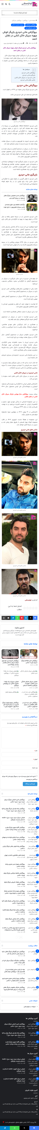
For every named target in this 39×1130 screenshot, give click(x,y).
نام (35, 751)
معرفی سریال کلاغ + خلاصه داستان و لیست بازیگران (14, 1080)
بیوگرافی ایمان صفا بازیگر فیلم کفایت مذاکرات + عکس (13, 911)
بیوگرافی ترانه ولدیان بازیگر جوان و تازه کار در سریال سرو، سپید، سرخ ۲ (13, 810)
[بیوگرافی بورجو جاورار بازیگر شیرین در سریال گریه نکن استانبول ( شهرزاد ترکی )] (10, 696)
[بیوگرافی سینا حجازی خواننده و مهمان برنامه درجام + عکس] (31, 840)
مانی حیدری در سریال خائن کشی (24, 77)
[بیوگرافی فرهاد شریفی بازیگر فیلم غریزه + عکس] (31, 885)
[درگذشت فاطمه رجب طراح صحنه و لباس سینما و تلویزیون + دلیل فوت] (31, 207)
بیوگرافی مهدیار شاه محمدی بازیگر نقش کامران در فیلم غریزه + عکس (14, 892)
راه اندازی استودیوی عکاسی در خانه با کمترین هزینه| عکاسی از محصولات (13, 929)
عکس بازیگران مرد (31, 28)
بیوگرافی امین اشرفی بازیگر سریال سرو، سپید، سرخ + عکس (14, 801)
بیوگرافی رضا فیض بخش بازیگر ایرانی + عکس (14, 847)
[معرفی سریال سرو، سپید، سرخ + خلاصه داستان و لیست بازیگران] (31, 821)
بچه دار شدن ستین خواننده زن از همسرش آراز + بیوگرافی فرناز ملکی (14, 970)
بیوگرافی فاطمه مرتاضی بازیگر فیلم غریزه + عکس (14, 874)
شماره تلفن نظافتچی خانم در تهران (14, 855)
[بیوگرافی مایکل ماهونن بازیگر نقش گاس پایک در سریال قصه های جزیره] (31, 990)
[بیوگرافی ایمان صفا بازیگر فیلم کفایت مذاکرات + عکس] (31, 913)
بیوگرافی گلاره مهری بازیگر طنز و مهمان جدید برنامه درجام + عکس (15, 828)
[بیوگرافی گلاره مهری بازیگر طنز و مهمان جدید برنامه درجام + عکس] (31, 831)
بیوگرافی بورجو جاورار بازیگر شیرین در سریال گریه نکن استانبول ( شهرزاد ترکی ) (10, 705)
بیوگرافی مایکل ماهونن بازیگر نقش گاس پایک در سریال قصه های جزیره (14, 988)
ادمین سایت (19, 627)
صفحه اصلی (32, 21)
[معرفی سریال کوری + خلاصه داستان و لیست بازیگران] (32, 1072)
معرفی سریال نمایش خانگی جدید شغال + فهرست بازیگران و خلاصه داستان (29, 684)
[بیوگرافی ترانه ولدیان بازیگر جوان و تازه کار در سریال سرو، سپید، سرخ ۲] (31, 811)
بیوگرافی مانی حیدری (28, 73)
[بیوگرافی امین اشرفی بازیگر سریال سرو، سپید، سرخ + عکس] (31, 802)
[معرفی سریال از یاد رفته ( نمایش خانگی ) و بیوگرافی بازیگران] (10, 675)
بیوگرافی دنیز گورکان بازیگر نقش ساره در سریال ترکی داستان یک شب (13, 953)
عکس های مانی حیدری (27, 80)
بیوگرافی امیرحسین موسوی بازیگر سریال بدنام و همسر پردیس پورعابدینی (10, 663)
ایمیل (35, 759)
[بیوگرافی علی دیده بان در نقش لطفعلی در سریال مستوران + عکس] (28, 696)
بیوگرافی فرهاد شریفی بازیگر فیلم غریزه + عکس (14, 883)
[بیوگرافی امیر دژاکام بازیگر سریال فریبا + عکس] (28, 654)
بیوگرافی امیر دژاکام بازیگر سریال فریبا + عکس (29, 662)
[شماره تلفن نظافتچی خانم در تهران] (31, 858)
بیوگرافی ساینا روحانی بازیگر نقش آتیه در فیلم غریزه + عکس (13, 902)
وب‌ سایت (34, 768)
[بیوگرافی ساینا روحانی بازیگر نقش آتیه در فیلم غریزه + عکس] (31, 904)
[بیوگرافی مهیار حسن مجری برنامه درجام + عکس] (31, 867)
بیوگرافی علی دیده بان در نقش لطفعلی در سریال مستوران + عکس (29, 705)
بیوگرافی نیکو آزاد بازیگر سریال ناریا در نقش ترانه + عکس (13, 961)
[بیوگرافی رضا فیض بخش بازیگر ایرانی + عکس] (31, 849)
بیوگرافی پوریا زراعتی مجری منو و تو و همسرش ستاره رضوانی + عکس (13, 979)
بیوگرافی (25, 21)
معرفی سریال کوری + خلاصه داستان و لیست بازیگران (14, 1070)
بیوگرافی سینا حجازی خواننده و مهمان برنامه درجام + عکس (13, 838)
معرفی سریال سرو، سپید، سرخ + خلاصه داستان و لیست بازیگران (13, 819)
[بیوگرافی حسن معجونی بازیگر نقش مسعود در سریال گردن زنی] (31, 198)
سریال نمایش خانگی (18, 25)
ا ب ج (36, 1102)
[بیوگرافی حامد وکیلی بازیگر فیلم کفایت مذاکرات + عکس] (31, 921)
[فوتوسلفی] (30, 4)
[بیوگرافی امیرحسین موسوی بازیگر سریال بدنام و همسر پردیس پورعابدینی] (10, 654)
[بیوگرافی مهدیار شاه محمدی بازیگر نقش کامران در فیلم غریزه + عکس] (31, 894)
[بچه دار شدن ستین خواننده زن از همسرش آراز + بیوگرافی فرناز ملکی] (31, 972)
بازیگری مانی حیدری (28, 75)
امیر (36, 1096)
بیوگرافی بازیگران (17, 21)
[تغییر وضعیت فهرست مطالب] (33, 70)
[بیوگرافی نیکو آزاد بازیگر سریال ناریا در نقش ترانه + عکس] (31, 963)
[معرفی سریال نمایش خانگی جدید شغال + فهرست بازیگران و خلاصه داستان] (28, 675)
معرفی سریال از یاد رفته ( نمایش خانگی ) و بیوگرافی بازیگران (11, 684)
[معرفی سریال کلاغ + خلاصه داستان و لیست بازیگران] (32, 1082)
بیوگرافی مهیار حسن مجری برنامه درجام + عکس (15, 865)
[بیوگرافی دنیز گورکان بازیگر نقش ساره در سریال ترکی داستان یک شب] (31, 954)
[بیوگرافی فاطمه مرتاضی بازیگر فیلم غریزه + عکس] (31, 876)
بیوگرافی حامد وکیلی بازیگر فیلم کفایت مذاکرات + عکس (15, 920)
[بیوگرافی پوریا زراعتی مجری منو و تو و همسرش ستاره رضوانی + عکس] (31, 981)
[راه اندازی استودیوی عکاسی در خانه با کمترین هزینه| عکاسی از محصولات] (31, 930)
